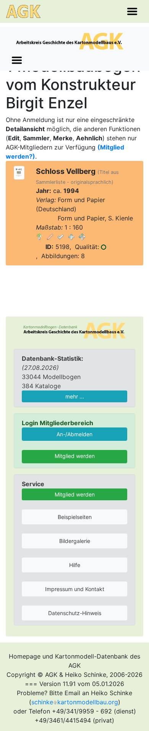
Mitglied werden (75, 456)
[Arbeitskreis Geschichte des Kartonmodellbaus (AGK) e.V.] (74, 330)
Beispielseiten (75, 517)
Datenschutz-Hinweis (74, 613)
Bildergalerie (74, 541)
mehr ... (74, 396)
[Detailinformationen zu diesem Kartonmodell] (39, 236)
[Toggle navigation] (132, 11)
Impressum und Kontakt (74, 589)
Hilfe (74, 565)
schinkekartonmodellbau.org (74, 702)
